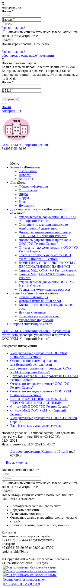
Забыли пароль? (13, 27)
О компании (28, 171)
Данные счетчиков (32, 312)
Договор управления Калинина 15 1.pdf (39, 451)
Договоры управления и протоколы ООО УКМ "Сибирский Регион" (45, 234)
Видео (23, 194)
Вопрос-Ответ (20, 324)
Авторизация (11, 111)
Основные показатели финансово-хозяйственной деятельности (44, 226)
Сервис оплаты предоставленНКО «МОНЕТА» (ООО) (24, 582)
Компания (17, 167)
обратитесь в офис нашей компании (28, 55)
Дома (14, 182)
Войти (6, 107)
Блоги (23, 201)
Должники (26, 205)
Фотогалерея (28, 190)
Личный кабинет (22, 293)
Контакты (26, 179)
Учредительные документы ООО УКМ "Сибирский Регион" (47, 219)
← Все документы (15, 462)
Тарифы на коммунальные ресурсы (44, 289)
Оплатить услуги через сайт (39, 316)
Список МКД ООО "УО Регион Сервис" (48, 270)
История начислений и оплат (40, 301)
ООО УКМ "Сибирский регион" (26, 331)
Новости (25, 175)
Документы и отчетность (28, 209)
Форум (24, 198)
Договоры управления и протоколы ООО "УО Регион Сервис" (45, 241)
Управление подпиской (36, 320)
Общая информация (33, 186)
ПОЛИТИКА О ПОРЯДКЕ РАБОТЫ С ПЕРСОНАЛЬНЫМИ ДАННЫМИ (47, 264)
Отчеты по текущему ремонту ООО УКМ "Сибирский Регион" (45, 257)
